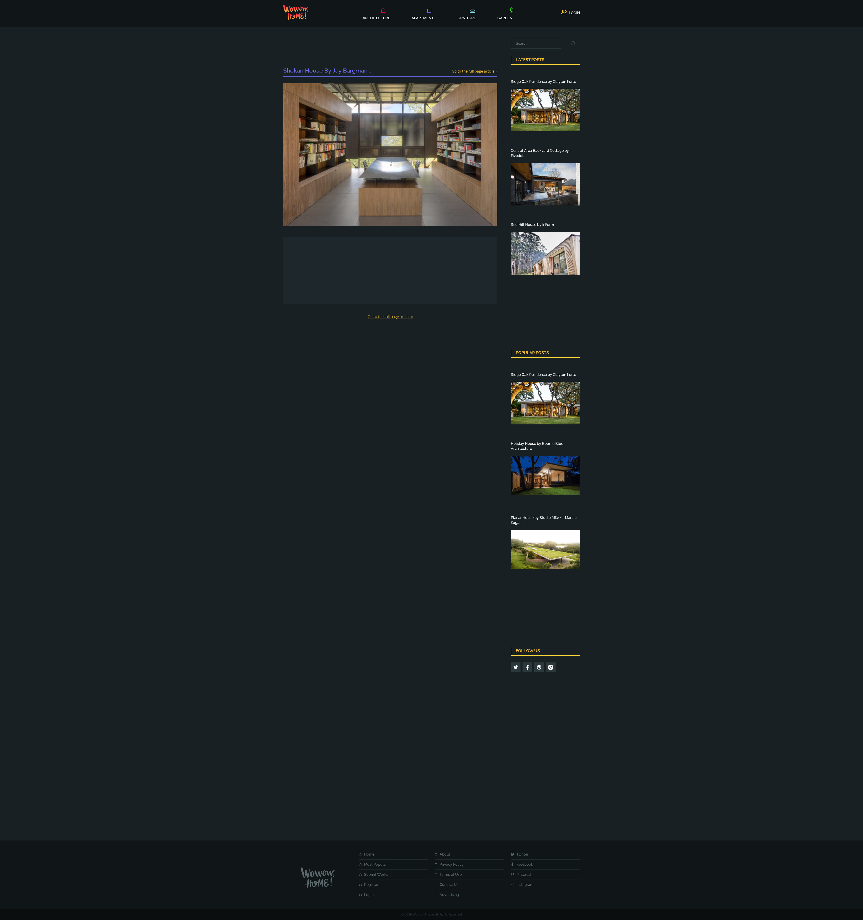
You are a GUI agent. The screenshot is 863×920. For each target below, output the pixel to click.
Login (369, 895)
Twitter (522, 854)
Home (369, 854)
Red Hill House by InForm (532, 225)
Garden (504, 18)
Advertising (449, 895)
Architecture (376, 18)
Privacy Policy (452, 864)
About (445, 854)
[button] (570, 13)
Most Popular (375, 864)
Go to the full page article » (474, 71)
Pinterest (524, 874)
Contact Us (449, 884)
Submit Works (376, 874)
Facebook (524, 864)
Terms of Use (451, 874)
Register (371, 884)
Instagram (525, 884)
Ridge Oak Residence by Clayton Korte (543, 81)
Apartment (422, 18)
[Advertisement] (390, 48)
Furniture (466, 18)
